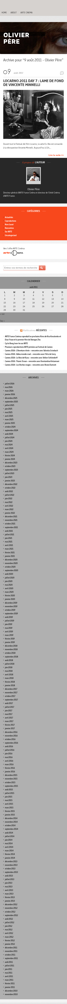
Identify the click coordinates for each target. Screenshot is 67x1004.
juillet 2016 (9, 750)
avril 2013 (9, 890)
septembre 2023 (11, 469)
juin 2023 (8, 477)
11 (33, 299)
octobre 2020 (10, 566)
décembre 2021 (11, 516)
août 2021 (9, 531)
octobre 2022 (10, 487)
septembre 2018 (11, 656)
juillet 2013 (9, 879)
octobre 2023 (10, 466)
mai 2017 (8, 714)
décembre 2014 (11, 818)
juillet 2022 (9, 495)
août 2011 (9, 962)
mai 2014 (9, 843)
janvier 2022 (10, 513)
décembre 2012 (11, 904)
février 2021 (10, 552)
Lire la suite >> (56, 155)
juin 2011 (8, 969)
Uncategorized (10, 235)
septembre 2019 (11, 613)
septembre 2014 (11, 829)
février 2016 (10, 768)
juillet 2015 (9, 793)
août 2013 (9, 875)
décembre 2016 (11, 732)
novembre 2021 (11, 520)
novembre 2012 (11, 908)
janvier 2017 (10, 728)
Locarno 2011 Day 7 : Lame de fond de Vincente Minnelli (33, 82)
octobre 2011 (10, 954)
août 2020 (9, 574)
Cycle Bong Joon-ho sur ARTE (16, 343)
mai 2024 (9, 444)
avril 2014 (9, 847)
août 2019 (9, 617)
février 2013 (10, 897)
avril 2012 (9, 933)
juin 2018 (8, 667)
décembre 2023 (11, 462)
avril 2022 (9, 505)
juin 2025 (8, 408)
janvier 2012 (10, 944)
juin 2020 (8, 581)
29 (5, 310)
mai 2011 (8, 972)
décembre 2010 (11, 990)
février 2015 (10, 811)
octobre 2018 (10, 653)
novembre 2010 (11, 994)
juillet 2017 (9, 707)
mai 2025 (8, 412)
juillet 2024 (9, 437)
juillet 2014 (9, 836)
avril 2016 (9, 760)
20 (53, 303)
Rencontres (9, 228)
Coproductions (10, 221)
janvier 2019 (10, 642)
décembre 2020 (11, 559)
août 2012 (9, 919)
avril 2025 (9, 416)
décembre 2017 (11, 689)
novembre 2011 (11, 951)
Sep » (2, 320)
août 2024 (9, 434)
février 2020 (10, 595)
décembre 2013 (11, 861)
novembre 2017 (11, 692)
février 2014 (10, 854)
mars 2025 (9, 419)
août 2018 (9, 660)
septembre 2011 (11, 958)
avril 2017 (9, 717)
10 (24, 299)
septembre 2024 (11, 430)
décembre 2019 (11, 602)
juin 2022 (8, 498)
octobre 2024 (10, 426)
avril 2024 (9, 448)
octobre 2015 (10, 782)
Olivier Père (33, 189)
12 (43, 299)
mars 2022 (9, 509)
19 (43, 303)
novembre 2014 (11, 821)
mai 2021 (8, 541)
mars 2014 (9, 850)
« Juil (2, 313)
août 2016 (9, 746)
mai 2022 (8, 502)
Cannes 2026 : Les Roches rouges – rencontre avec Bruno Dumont (30, 364)
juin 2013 (8, 883)
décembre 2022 (11, 484)
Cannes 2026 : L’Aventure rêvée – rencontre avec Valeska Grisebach (31, 350)
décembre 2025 (11, 398)
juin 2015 (8, 796)
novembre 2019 (11, 606)
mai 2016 (9, 757)
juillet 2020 (9, 577)
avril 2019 (9, 631)
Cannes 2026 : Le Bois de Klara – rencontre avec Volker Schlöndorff (31, 357)
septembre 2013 (11, 872)
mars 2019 (9, 635)
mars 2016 (9, 764)
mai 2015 (8, 800)
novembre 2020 (11, 563)
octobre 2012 (10, 911)
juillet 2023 (9, 473)
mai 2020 (9, 584)
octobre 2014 (10, 825)
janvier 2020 (10, 599)
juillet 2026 (9, 383)
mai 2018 (9, 671)
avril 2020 (9, 588)
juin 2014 (8, 840)
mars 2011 (9, 980)
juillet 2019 (9, 620)
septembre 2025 (11, 401)
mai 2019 (8, 628)
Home (4, 12)
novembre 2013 (11, 865)
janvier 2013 (10, 901)
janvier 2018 (10, 685)
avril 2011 (9, 976)
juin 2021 (8, 538)
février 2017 (10, 724)
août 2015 (9, 789)
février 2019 (10, 638)
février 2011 (10, 983)
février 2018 (10, 681)
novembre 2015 (11, 778)
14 (62, 299)
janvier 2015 (10, 814)
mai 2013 (8, 886)
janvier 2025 (10, 423)
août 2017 (9, 703)
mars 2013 (9, 893)
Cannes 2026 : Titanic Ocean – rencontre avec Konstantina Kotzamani (32, 361)
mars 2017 (9, 721)
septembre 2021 (11, 527)
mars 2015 (9, 807)
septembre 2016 (11, 742)
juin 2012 (8, 926)
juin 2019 (8, 624)
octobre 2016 (10, 739)
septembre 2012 (11, 915)
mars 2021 (9, 548)
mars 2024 (9, 452)
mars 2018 (9, 678)
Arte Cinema (26, 12)
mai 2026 (9, 387)
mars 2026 (9, 390)
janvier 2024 (10, 459)
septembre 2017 (11, 699)
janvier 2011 (10, 987)
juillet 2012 (9, 922)
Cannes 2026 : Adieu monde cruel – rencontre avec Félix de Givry (30, 354)
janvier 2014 (10, 858)
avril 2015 (9, 803)
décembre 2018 (11, 645)
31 (24, 310)
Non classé (9, 224)
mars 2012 (9, 937)
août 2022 (9, 491)
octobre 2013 (10, 868)
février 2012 (10, 940)
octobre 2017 (10, 696)
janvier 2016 (10, 771)
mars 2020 (9, 592)
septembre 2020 (11, 570)
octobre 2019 (10, 610)
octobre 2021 (10, 523)
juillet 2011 (9, 965)
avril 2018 (9, 674)
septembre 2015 (11, 786)
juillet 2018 (9, 663)
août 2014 (9, 832)
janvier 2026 (10, 394)
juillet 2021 (9, 534)
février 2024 (10, 455)
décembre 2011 (11, 947)
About (14, 12)
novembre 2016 (11, 735)
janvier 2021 (10, 556)
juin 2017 (8, 710)
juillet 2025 (9, 405)
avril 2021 (9, 545)
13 (53, 299)
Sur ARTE (8, 231)
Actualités (9, 217)
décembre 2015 (11, 775)
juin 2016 (8, 753)
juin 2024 (8, 441)
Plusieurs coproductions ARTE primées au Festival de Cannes (29, 347)
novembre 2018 (11, 649)
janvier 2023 (10, 480)
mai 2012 (8, 929)
